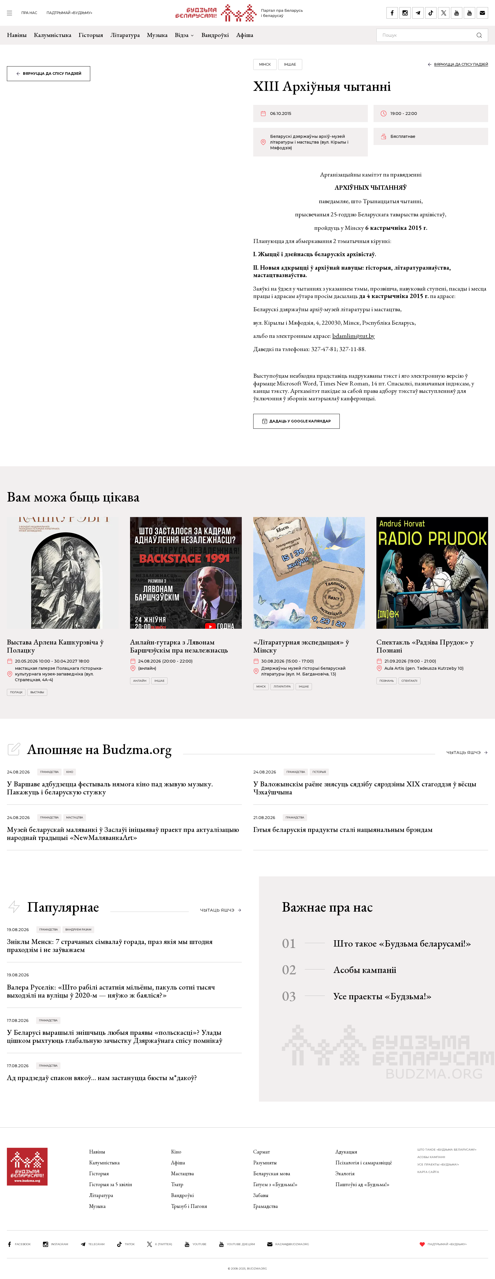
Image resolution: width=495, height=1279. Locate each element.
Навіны (17, 35)
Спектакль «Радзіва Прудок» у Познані (425, 646)
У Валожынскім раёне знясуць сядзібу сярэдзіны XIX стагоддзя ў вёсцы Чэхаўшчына (364, 788)
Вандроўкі (215, 35)
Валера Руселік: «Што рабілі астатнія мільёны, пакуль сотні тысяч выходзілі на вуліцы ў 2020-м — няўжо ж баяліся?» (111, 991)
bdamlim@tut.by (353, 336)
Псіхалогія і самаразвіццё (363, 1162)
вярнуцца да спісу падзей (52, 73)
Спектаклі (409, 680)
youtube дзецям (241, 1244)
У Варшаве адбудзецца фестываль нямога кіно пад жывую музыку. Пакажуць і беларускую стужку (110, 788)
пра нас (29, 13)
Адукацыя (346, 1151)
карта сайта (428, 1172)
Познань (387, 680)
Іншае (290, 64)
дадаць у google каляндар (300, 421)
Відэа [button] (181, 35)
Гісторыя (90, 35)
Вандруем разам (78, 929)
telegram (97, 1244)
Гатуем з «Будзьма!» (275, 1184)
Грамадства (49, 771)
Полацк (16, 692)
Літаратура (125, 35)
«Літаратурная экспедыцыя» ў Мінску (301, 646)
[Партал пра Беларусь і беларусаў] (239, 12)
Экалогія (345, 1173)
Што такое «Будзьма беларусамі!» (402, 943)
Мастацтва (74, 817)
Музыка (157, 35)
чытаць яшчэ (464, 752)
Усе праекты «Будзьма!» (382, 996)
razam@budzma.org (292, 1244)
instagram (59, 1244)
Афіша (244, 35)
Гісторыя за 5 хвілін (110, 1184)
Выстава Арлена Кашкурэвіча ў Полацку (55, 646)
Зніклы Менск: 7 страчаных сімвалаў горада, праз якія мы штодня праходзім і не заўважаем (110, 945)
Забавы (260, 1195)
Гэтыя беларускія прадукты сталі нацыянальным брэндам (343, 829)
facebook (23, 1244)
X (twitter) (163, 1244)
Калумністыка (52, 35)
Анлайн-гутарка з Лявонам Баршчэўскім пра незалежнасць (179, 646)
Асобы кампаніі (364, 969)
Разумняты (265, 1162)
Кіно (69, 771)
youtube (199, 1244)
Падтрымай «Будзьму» (69, 13)
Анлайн (139, 680)
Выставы (37, 692)
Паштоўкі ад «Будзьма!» (362, 1184)
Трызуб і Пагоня (189, 1206)
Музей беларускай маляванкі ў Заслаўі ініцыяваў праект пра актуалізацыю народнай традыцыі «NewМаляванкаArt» (123, 833)
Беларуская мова (271, 1173)
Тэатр (177, 1184)
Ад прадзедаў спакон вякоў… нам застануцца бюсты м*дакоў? (102, 1077)
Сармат (261, 1151)
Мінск (265, 64)
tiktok (130, 1244)
